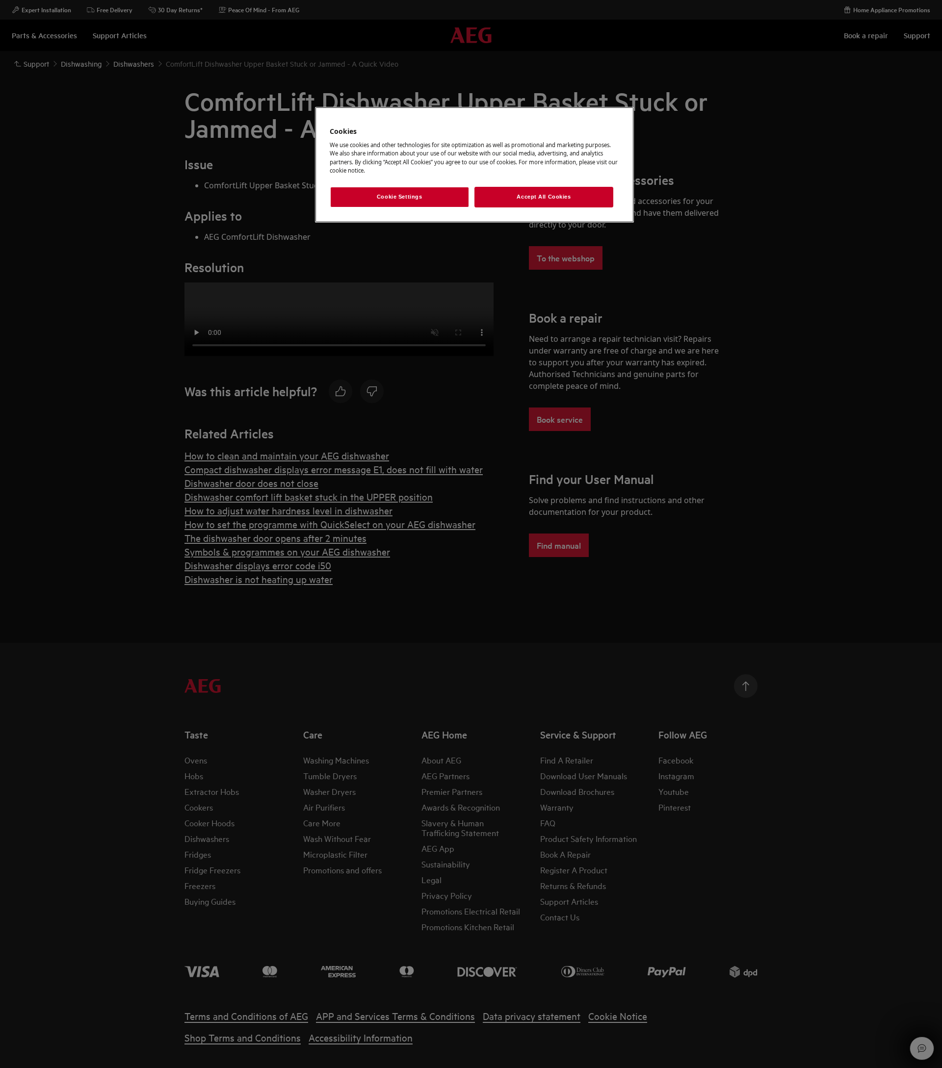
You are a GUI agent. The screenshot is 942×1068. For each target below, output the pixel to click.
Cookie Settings (399, 197)
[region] (474, 165)
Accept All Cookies (544, 197)
